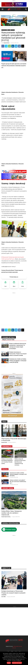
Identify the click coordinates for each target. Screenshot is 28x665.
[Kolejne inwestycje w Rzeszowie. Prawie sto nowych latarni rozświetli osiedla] (5, 353)
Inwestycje (4, 355)
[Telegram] (16, 46)
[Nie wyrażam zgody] (26, 658)
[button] (2, 9)
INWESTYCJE (6, 568)
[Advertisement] (14, 308)
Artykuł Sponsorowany (5, 516)
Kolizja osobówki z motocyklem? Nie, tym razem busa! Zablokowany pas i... (18, 482)
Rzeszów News (6, 42)
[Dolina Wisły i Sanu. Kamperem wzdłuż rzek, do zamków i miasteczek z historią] (14, 500)
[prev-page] (2, 366)
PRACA (4, 421)
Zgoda (8, 662)
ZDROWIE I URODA (7, 488)
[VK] (19, 46)
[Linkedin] (12, 46)
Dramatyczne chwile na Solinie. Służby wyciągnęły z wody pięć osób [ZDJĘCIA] (17, 360)
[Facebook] (2, 46)
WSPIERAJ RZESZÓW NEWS (10, 523)
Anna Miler (3, 596)
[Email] (22, 46)
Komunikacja (6, 446)
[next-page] (5, 366)
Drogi (16, 457)
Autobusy (3, 457)
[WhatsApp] (9, 46)
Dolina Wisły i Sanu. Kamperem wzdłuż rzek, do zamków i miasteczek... (11, 513)
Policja (5, 469)
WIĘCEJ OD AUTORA (8, 339)
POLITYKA (12, 30)
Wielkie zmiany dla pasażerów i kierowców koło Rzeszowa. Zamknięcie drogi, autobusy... (20, 462)
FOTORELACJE (11, 27)
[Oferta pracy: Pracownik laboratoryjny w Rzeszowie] (14, 431)
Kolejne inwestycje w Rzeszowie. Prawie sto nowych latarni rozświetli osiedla (17, 353)
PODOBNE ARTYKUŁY (8, 337)
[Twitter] (6, 46)
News (9, 30)
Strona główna (4, 27)
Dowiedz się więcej (16, 662)
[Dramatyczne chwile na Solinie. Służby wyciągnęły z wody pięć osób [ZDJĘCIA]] (5, 360)
